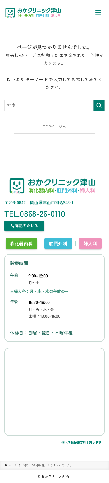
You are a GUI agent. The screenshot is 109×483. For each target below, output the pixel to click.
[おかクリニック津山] (33, 12)
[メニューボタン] (98, 12)
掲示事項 (95, 442)
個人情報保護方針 (73, 442)
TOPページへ (54, 126)
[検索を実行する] (99, 105)
